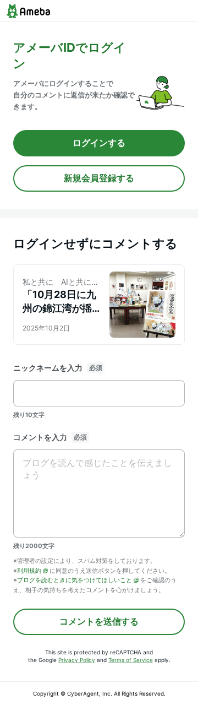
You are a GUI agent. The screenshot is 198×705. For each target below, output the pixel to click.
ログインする (99, 142)
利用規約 (29, 570)
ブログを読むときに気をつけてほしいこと (74, 580)
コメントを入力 (40, 437)
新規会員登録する (99, 177)
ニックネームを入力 (47, 367)
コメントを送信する (99, 621)
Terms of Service (130, 660)
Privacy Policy (76, 660)
